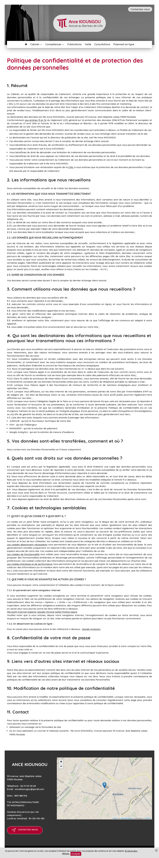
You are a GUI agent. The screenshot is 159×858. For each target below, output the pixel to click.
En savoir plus (131, 851)
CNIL (70, 167)
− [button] (61, 766)
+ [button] (61, 762)
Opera (73, 611)
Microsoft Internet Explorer (22, 611)
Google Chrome (46, 611)
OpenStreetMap (127, 818)
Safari (58, 611)
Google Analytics (91, 629)
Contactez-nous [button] (140, 9)
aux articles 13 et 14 (35, 120)
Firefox (66, 611)
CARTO (148, 818)
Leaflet (115, 818)
